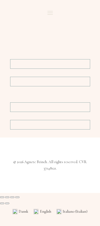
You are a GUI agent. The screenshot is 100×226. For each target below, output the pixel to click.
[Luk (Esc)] (17, 197)
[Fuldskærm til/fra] (7, 197)
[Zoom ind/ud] (2, 197)
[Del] (12, 197)
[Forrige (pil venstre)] (2, 203)
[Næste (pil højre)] (7, 203)
